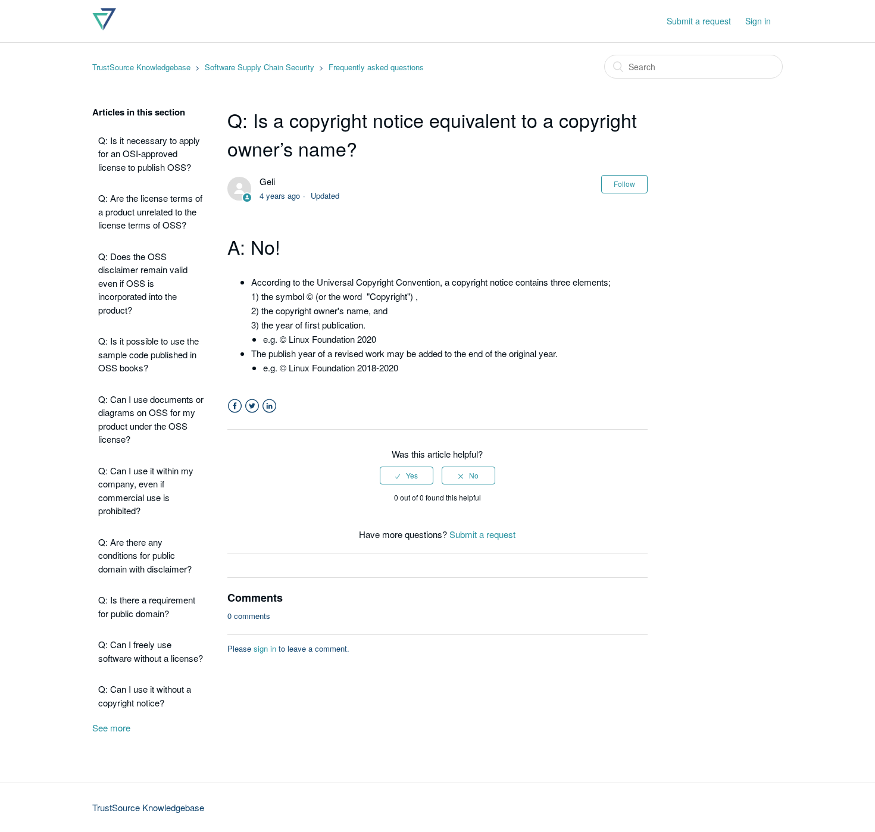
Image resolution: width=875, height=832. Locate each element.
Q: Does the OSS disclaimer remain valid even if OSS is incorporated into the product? (143, 283)
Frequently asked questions (376, 67)
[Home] (104, 26)
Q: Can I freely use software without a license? (150, 651)
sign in (265, 648)
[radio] (406, 475)
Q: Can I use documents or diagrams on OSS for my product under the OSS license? (151, 419)
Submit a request (699, 21)
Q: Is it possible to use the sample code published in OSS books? (148, 354)
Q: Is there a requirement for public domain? (146, 606)
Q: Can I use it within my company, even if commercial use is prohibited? (145, 490)
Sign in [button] (758, 21)
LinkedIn (269, 406)
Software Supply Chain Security (259, 67)
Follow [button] (624, 184)
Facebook (234, 406)
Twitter (252, 406)
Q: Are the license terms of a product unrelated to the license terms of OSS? (150, 211)
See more (111, 727)
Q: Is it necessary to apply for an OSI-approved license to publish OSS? (149, 153)
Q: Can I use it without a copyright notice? (144, 696)
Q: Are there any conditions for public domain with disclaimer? (145, 555)
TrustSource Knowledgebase (141, 67)
